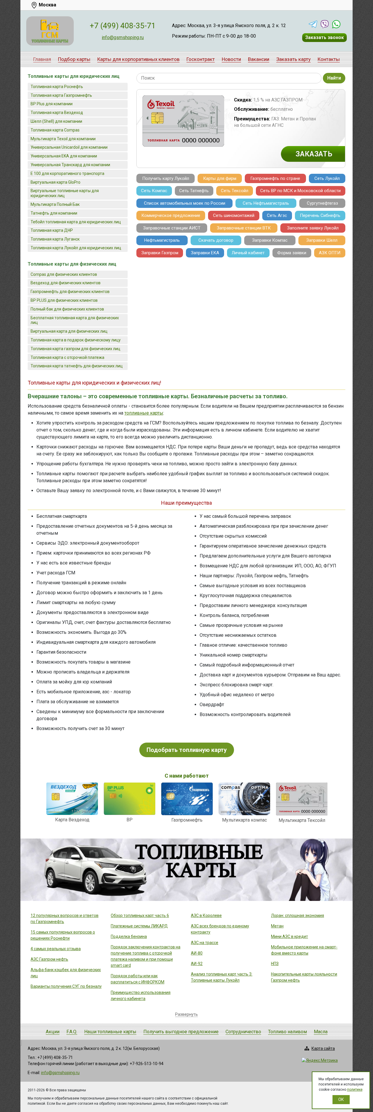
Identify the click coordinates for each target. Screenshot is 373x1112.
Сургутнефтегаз (322, 203)
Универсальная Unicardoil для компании (69, 147)
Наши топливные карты (110, 1031)
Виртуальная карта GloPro (55, 182)
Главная (42, 59)
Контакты (329, 59)
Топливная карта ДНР (52, 230)
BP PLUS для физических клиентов (64, 300)
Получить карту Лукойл (165, 178)
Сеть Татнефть (194, 190)
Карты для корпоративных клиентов (138, 59)
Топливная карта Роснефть (57, 86)
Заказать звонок (324, 37)
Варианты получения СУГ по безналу (66, 986)
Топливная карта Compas (55, 130)
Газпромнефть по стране (275, 178)
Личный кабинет (248, 252)
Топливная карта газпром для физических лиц (75, 348)
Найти (334, 78)
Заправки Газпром (159, 252)
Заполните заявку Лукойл (313, 228)
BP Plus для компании (52, 103)
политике (355, 1090)
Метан (277, 926)
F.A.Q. (71, 1031)
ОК (341, 1099)
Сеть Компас (154, 190)
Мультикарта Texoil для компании (63, 138)
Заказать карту (293, 59)
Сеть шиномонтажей (233, 215)
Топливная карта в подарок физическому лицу (76, 340)
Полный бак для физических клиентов (67, 309)
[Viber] (324, 24)
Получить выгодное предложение (181, 1031)
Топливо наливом (287, 1031)
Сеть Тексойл (234, 190)
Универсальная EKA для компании (64, 156)
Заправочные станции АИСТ (171, 228)
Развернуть (186, 1014)
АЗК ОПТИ (329, 252)
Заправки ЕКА (205, 252)
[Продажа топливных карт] (50, 30)
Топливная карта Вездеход (57, 112)
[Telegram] (313, 24)
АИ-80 (197, 953)
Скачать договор (215, 240)
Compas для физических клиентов (64, 274)
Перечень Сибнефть (320, 215)
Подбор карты (74, 59)
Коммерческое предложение (170, 215)
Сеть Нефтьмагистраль (266, 203)
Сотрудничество (243, 1031)
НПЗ (275, 963)
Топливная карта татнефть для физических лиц (77, 366)
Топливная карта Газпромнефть (61, 95)
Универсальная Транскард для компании (70, 164)
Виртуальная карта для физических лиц (69, 331)
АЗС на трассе (204, 942)
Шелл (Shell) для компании (56, 121)
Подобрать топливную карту (187, 749)
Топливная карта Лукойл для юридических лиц (76, 247)
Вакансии (258, 59)
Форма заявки (291, 252)
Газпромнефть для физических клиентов (70, 291)
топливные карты (143, 413)
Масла (321, 1031)
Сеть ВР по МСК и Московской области (300, 190)
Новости (231, 59)
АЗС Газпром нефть (49, 959)
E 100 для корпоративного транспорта (67, 173)
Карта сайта (323, 1048)
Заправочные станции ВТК (244, 228)
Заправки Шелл (321, 240)
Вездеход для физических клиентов (66, 282)
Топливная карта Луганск (55, 239)
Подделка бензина (129, 936)
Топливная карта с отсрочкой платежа (67, 357)
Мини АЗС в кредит (289, 936)
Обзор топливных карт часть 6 (140, 915)
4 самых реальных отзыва (56, 948)
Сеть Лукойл (327, 178)
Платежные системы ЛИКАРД (139, 926)
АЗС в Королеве (206, 915)
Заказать (314, 154)
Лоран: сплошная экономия (297, 915)
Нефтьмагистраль (162, 240)
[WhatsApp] (336, 24)
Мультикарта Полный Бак (55, 204)
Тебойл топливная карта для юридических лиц (76, 222)
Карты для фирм (219, 178)
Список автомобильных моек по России (184, 203)
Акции (52, 1031)
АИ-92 (197, 963)
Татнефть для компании (54, 213)
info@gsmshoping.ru (123, 37)
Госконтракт (200, 59)
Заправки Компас (270, 240)
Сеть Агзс (277, 215)
